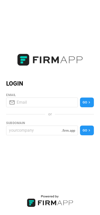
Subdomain (15, 123)
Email (11, 95)
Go (85, 102)
